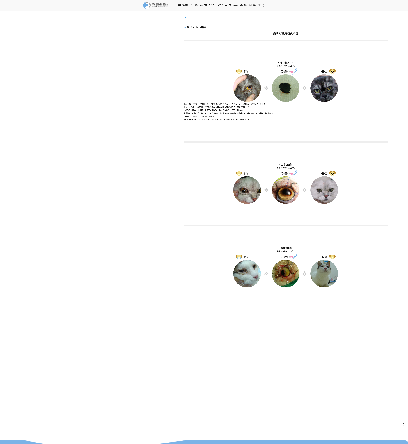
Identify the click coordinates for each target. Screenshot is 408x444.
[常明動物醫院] (155, 9)
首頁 (186, 17)
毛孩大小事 (222, 5)
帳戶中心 (263, 5)
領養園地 (243, 5)
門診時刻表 (233, 5)
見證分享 (212, 5)
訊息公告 (194, 5)
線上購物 (252, 5)
